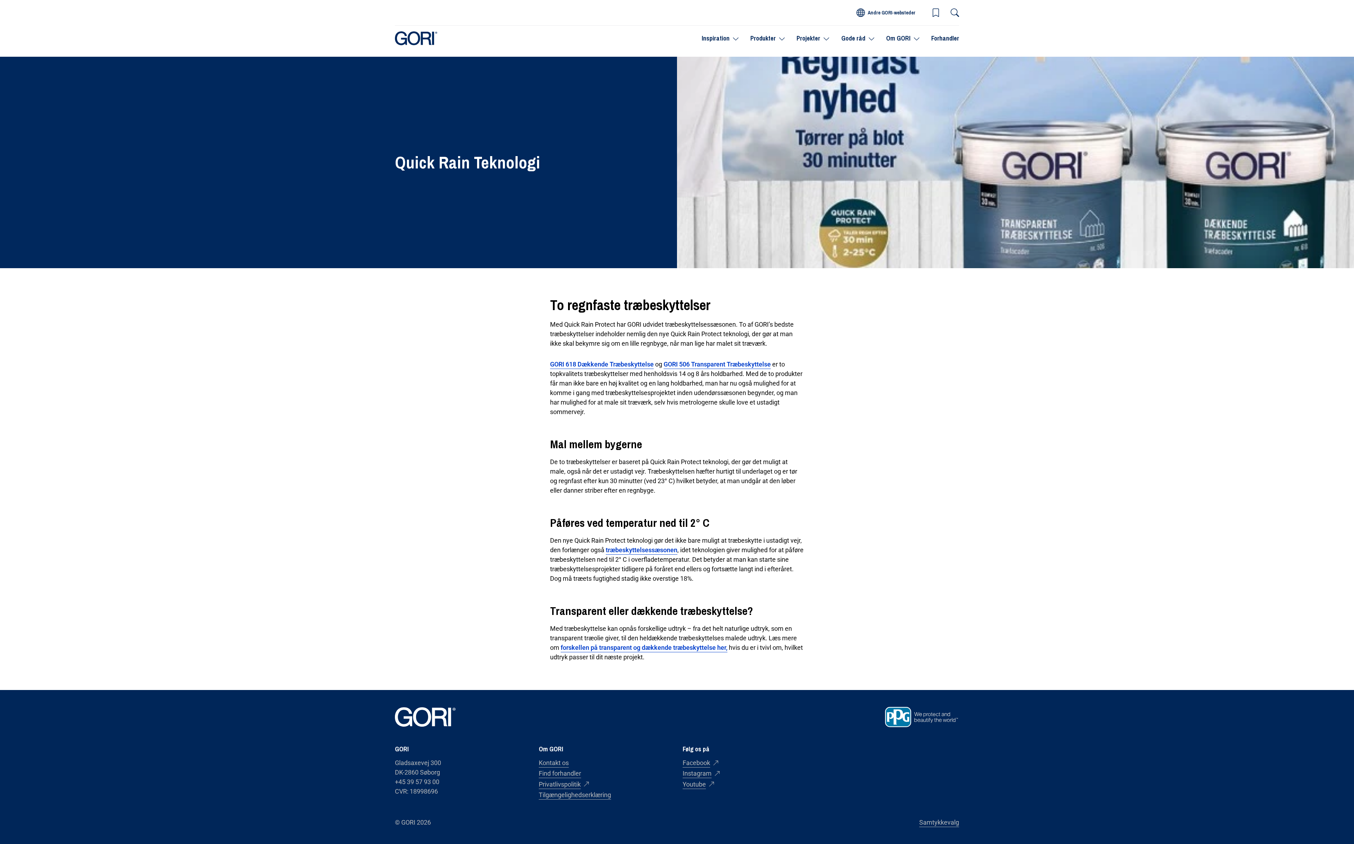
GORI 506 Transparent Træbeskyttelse (717, 364)
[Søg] (955, 12)
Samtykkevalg (939, 822)
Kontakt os (554, 762)
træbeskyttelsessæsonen (641, 550)
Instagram (697, 773)
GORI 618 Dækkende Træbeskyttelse (602, 364)
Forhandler (945, 38)
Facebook (696, 762)
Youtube (694, 784)
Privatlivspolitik (560, 784)
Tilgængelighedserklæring (575, 795)
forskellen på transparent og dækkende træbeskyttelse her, (644, 647)
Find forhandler (560, 773)
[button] (936, 12)
